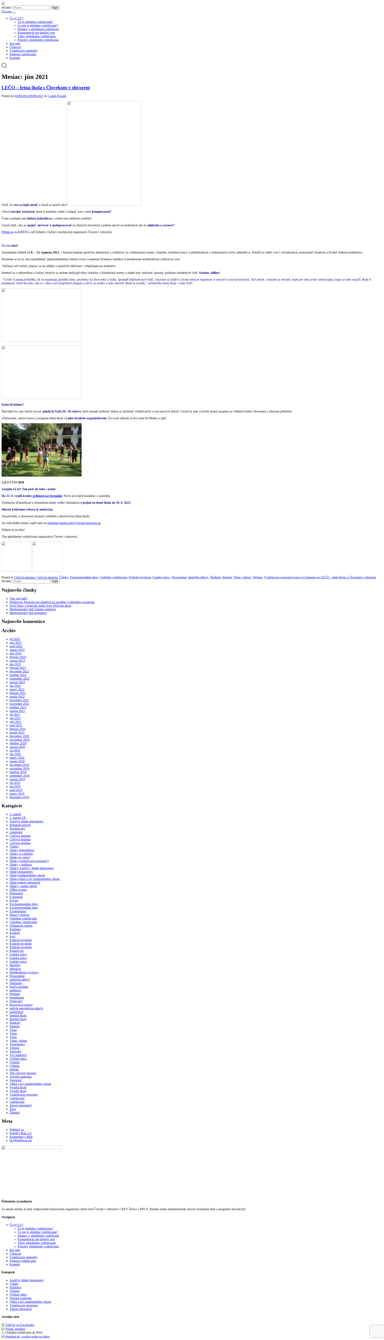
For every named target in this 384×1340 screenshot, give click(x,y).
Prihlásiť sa (17, 1129)
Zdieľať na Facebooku (20, 1325)
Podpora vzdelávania (23, 54)
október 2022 (18, 675)
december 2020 (19, 736)
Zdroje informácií (21, 1105)
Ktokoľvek (17, 951)
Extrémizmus (18, 911)
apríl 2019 (16, 790)
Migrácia (15, 968)
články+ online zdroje (23, 886)
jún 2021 (15, 718)
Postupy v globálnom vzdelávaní (38, 29)
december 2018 (19, 797)
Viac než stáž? (19, 598)
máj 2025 (15, 642)
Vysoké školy (18, 1091)
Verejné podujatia (21, 1076)
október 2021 (18, 707)
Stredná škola (18, 1015)
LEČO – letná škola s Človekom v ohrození (46, 87)
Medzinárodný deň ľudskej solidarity (33, 609)
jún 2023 (15, 664)
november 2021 (19, 703)
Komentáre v (21, 1136)
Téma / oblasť (242, 577)
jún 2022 (15, 685)
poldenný (15, 990)
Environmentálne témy (84, 577)
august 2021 (17, 711)
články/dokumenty (21, 871)
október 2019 (18, 772)
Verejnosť (16, 1080)
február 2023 (18, 668)
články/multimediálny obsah (27, 875)
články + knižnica (21, 864)
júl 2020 (15, 750)
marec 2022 (17, 689)
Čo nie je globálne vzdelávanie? (38, 25)
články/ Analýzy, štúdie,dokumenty (32, 868)
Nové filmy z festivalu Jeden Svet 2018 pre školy (41, 605)
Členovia (15, 47)
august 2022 (17, 682)
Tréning (257, 577)
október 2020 (18, 743)
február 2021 (18, 729)
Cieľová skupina (24, 577)
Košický (15, 933)
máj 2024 (15, 653)
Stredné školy (18, 1019)
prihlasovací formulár (47, 496)
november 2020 (19, 739)
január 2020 (17, 761)
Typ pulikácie (18, 1055)
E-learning (16, 897)
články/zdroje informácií (25, 882)
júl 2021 (15, 714)
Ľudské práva (161, 577)
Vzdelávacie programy (278, 577)
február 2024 (18, 657)
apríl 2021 (16, 725)
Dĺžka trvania (18, 889)
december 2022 (19, 671)
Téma (13, 1030)
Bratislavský (17, 828)
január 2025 (17, 650)
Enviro (14, 900)
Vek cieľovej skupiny (23, 1073)
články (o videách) (21, 853)
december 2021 (19, 700)
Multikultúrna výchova (24, 972)
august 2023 (17, 660)
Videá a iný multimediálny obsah (30, 1084)
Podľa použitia (19, 986)
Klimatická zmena (21, 925)
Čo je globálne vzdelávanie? (35, 22)
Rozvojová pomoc (21, 1004)
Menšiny (15, 965)
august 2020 (17, 747)
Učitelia (14, 1062)
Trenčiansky (17, 1044)
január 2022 (17, 696)
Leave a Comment (334, 577)
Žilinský (15, 1112)
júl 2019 (15, 783)
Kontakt (15, 58)
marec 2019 (17, 793)
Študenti (215, 577)
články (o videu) (20, 857)
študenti (227, 577)
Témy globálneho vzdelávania (37, 36)
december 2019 (19, 765)
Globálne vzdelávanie (113, 577)
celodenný (16, 832)
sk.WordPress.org (21, 1140)
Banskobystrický (20, 825)
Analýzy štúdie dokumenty (27, 821)
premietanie (17, 997)
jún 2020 (15, 754)
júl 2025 (15, 639)
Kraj (12, 936)
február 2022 (18, 693)
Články (63, 577)
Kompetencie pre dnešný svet (36, 32)
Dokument (16, 893)
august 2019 (17, 779)
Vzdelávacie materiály (24, 50)
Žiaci (13, 1109)
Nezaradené (178, 577)
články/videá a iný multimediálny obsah (35, 879)
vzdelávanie (17, 1098)
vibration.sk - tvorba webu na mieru (27, 1336)
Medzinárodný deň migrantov (28, 613)
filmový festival (19, 915)
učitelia (14, 1069)
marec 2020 (17, 757)
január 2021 (17, 732)
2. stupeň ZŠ (18, 817)
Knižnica (15, 929)
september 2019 (20, 775)
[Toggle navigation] (14, 12)
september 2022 (20, 678)
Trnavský (15, 1051)
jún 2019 (15, 786)
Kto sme (15, 43)
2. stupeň (15, 814)
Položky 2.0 (20, 1133)
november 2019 (19, 768)
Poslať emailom (15, 1329)
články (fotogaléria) (22, 850)
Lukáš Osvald (57, 96)
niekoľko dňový (198, 577)
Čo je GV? (16, 18)
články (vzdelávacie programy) (29, 861)
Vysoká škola (18, 1087)
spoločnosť (17, 1012)
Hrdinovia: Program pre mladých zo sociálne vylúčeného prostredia (52, 602)
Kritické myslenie (140, 577)
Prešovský (16, 1001)
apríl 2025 (16, 646)
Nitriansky (16, 983)
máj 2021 (15, 721)
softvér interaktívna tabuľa (26, 1008)
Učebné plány (18, 1058)
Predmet (15, 994)
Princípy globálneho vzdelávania (38, 40)
